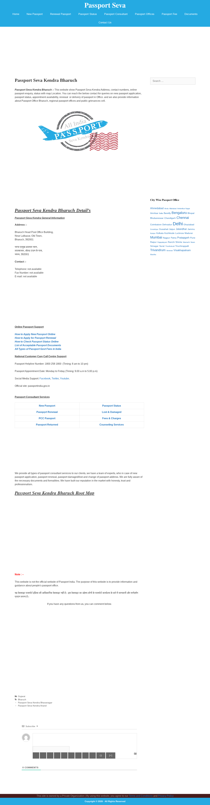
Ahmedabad (157, 208)
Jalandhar (181, 229)
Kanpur (153, 233)
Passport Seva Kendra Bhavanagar (35, 703)
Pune (192, 238)
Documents (191, 14)
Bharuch (22, 699)
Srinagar (154, 246)
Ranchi (171, 242)
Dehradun (167, 224)
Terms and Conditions (141, 796)
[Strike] (57, 755)
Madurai (189, 233)
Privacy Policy (166, 796)
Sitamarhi (186, 242)
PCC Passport (47, 418)
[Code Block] (85, 755)
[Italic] (43, 755)
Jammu (191, 229)
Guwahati (163, 229)
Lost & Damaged (111, 412)
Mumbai (156, 237)
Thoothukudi (169, 246)
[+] (110, 755)
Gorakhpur (154, 229)
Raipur (153, 242)
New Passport (35, 14)
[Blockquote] (78, 755)
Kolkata (160, 233)
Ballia (161, 213)
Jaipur (172, 229)
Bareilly (167, 213)
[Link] (92, 755)
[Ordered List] (64, 755)
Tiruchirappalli (182, 246)
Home (15, 14)
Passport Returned (47, 424)
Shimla (178, 242)
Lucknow (179, 233)
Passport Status (87, 14)
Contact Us (105, 22)
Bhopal (191, 213)
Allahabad (172, 208)
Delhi (178, 223)
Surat (161, 246)
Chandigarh (170, 218)
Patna (173, 238)
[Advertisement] (105, 49)
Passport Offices (144, 14)
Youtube (64, 378)
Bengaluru (179, 213)
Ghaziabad (189, 224)
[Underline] (50, 755)
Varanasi (169, 250)
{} (101, 755)
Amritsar (154, 213)
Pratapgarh (183, 237)
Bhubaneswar (157, 218)
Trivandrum (158, 250)
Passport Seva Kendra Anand (32, 706)
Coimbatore (156, 224)
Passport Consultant (116, 14)
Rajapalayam (162, 242)
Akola (166, 208)
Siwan (192, 242)
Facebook (45, 378)
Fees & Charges (111, 418)
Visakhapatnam (182, 250)
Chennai (182, 218)
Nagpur (166, 238)
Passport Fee (169, 14)
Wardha (153, 254)
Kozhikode (169, 233)
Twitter (55, 378)
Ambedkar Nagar (183, 208)
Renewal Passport (60, 14)
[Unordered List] (71, 755)
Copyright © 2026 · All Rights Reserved (105, 801)
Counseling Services (111, 424)
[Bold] (36, 755)
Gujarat (21, 696)
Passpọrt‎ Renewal (47, 412)
